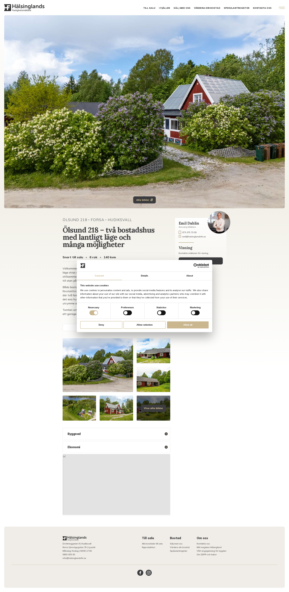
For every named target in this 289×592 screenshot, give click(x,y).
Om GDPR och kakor (207, 554)
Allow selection (145, 324)
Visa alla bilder (153, 408)
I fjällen (164, 8)
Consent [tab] (99, 275)
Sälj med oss (182, 8)
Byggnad (74, 434)
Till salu (149, 8)
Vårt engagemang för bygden (211, 551)
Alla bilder (142, 199)
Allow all (187, 324)
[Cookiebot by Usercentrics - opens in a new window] (196, 265)
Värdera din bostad (207, 8)
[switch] (127, 312)
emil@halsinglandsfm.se (194, 236)
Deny (101, 324)
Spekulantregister (236, 8)
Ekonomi (74, 447)
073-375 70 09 (189, 232)
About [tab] (189, 275)
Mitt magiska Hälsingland (209, 547)
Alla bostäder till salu (152, 543)
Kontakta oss (262, 8)
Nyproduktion (148, 547)
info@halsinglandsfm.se (74, 558)
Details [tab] (144, 275)
